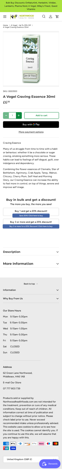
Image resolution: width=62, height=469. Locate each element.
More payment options (31, 132)
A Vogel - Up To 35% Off (21, 25)
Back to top (29, 284)
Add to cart (41, 115)
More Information (18, 264)
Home (5, 25)
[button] (57, 16)
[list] (31, 59)
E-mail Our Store (12, 382)
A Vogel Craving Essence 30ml (15, 27)
